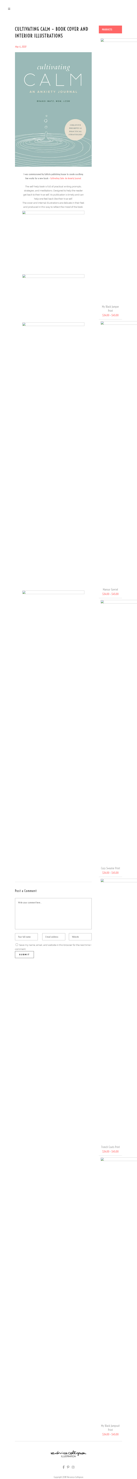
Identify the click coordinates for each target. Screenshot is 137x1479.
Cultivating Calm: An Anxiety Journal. (66, 178)
